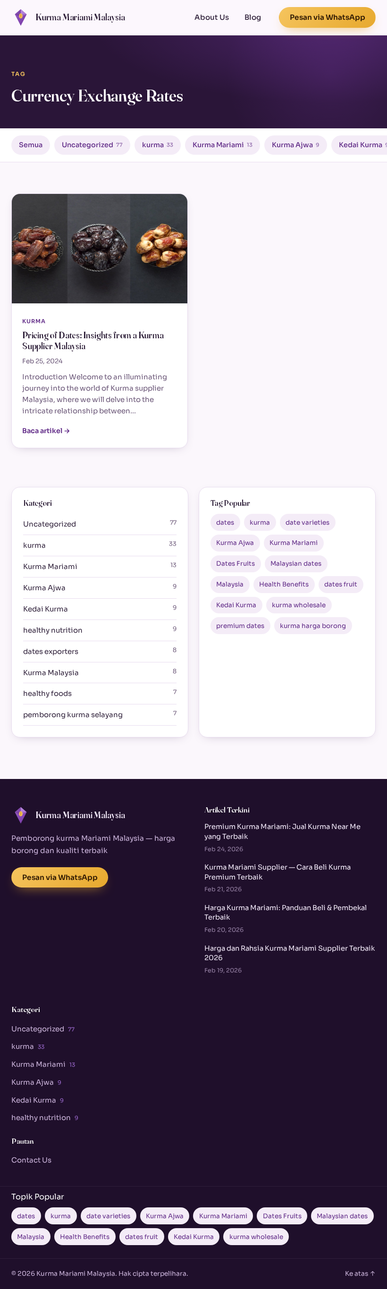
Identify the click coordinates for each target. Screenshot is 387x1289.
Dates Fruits (235, 564)
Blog (252, 17)
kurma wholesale (299, 605)
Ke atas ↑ (360, 1274)
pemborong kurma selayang (100, 714)
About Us (211, 17)
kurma (157, 145)
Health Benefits (284, 584)
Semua (30, 145)
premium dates (240, 626)
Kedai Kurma (100, 608)
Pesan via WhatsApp (327, 17)
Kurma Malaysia (100, 672)
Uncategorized (92, 145)
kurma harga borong (313, 626)
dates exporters (100, 651)
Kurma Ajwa (296, 145)
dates (225, 523)
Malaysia (230, 584)
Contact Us (31, 1159)
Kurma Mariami (222, 145)
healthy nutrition (100, 630)
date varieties (307, 523)
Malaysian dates (295, 564)
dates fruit (340, 584)
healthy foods (100, 693)
